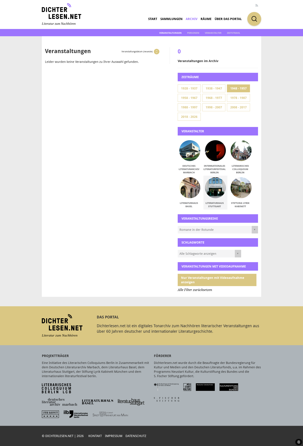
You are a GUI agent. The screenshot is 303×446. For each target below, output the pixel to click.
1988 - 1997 (189, 107)
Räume (206, 19)
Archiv (191, 19)
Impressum (113, 436)
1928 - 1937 (189, 88)
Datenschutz (135, 436)
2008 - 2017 (238, 107)
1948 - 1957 (238, 88)
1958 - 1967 (189, 98)
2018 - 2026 (189, 117)
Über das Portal (228, 19)
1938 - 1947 (214, 88)
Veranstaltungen (170, 33)
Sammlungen (171, 19)
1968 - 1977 (214, 98)
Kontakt (95, 436)
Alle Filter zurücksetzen (195, 290)
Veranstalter (213, 33)
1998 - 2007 (214, 107)
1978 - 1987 (238, 98)
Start (152, 19)
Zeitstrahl (233, 33)
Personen (193, 33)
